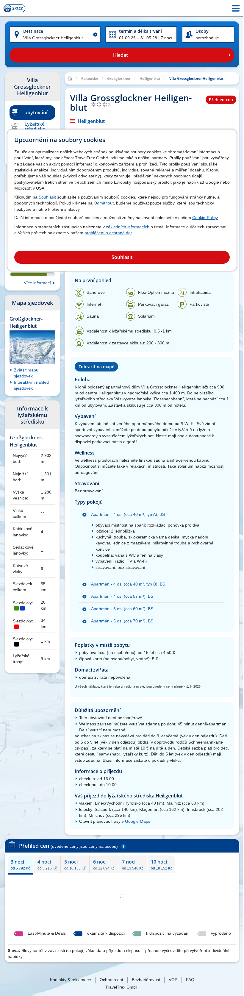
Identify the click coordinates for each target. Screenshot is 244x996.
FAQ (190, 979)
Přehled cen (221, 99)
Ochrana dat (111, 979)
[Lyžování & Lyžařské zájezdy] (15, 8)
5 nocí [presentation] (75, 864)
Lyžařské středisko (35, 126)
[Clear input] (95, 34)
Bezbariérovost (146, 979)
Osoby (202, 31)
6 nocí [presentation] (104, 864)
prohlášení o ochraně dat (108, 232)
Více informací (37, 282)
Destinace (33, 31)
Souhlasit (47, 197)
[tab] (20, 864)
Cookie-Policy (205, 217)
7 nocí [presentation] (132, 864)
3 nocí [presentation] (20, 864)
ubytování (35, 112)
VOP (173, 979)
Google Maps (137, 821)
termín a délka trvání (140, 31)
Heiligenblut (91, 121)
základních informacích (127, 226)
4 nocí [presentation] (47, 864)
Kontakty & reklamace (70, 979)
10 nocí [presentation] (161, 864)
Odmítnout (104, 203)
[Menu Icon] (235, 8)
